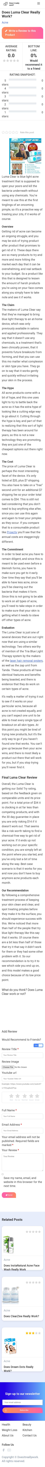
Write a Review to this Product (20, 32)
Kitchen (27, 1430)
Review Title (10, 1049)
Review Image (10, 1061)
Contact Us (30, 1435)
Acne (5, 22)
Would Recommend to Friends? (21, 1039)
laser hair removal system (26, 660)
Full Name (9, 1110)
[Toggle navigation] (38, 3)
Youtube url (9, 1072)
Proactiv (12, 532)
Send (9, 1195)
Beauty (27, 1424)
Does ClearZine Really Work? (21, 1316)
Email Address (12, 1124)
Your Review (10, 1150)
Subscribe (24, 1410)
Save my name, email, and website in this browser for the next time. (23, 1182)
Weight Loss (9, 1430)
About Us (7, 1435)
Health (6, 1424)
